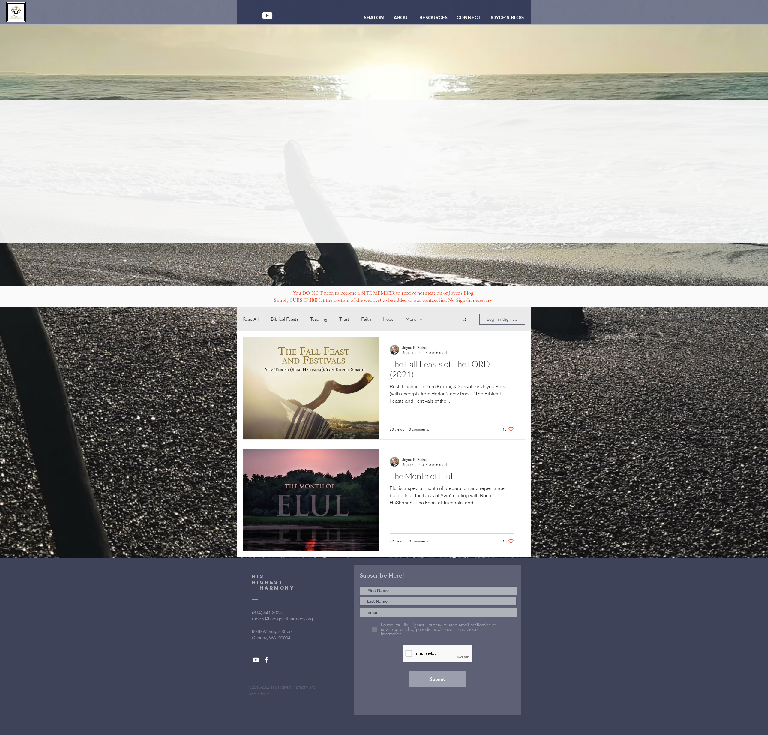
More (411, 319)
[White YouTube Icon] (256, 660)
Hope (388, 319)
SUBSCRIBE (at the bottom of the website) (335, 300)
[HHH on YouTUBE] (267, 15)
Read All (251, 319)
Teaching (318, 319)
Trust (344, 319)
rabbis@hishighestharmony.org (282, 619)
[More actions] (513, 349)
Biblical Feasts (284, 319)
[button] (402, 17)
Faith (366, 319)
